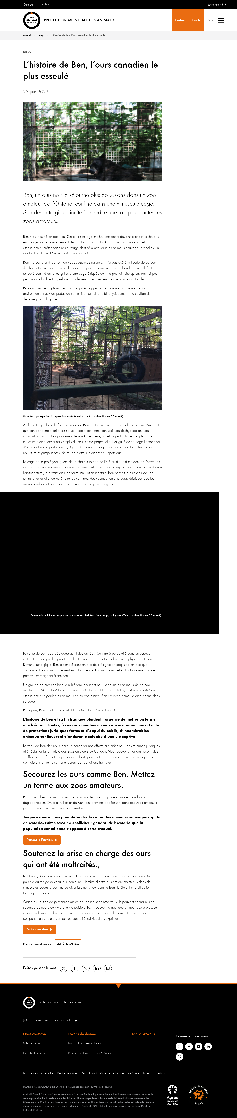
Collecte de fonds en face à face (120, 1073)
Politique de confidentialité (38, 1073)
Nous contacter (34, 1034)
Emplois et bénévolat (35, 1053)
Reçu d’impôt (89, 1073)
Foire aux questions (154, 1073)
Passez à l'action (40, 840)
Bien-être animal (68, 944)
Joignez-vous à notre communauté (48, 1020)
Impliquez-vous (143, 1034)
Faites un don (37, 929)
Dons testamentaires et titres (84, 1043)
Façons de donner (82, 1034)
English (45, 4)
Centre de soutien (67, 1073)
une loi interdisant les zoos (95, 690)
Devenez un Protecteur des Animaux (89, 1053)
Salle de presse (32, 1043)
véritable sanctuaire (77, 253)
